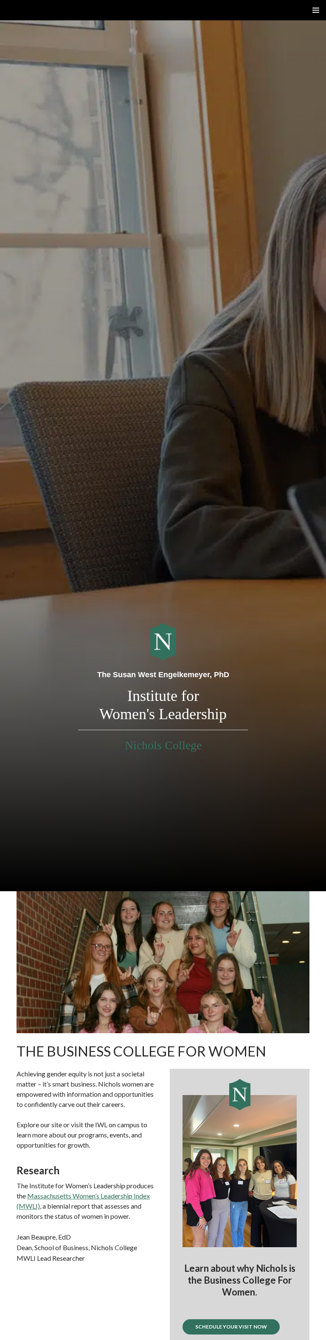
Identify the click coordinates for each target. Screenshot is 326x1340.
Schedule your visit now (231, 1326)
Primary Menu (316, 10)
